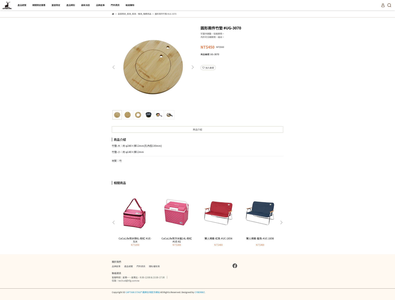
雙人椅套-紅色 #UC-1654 (218, 238)
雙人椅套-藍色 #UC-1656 (260, 238)
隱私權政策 (154, 266)
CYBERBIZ (200, 292)
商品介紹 (197, 129)
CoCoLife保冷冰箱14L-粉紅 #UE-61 (177, 240)
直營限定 (56, 5)
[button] (192, 67)
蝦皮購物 (130, 5)
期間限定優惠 (38, 5)
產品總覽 (22, 5)
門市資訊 (115, 5)
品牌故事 (100, 5)
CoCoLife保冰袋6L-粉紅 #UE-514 (135, 240)
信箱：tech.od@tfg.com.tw (125, 280)
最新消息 (85, 5)
